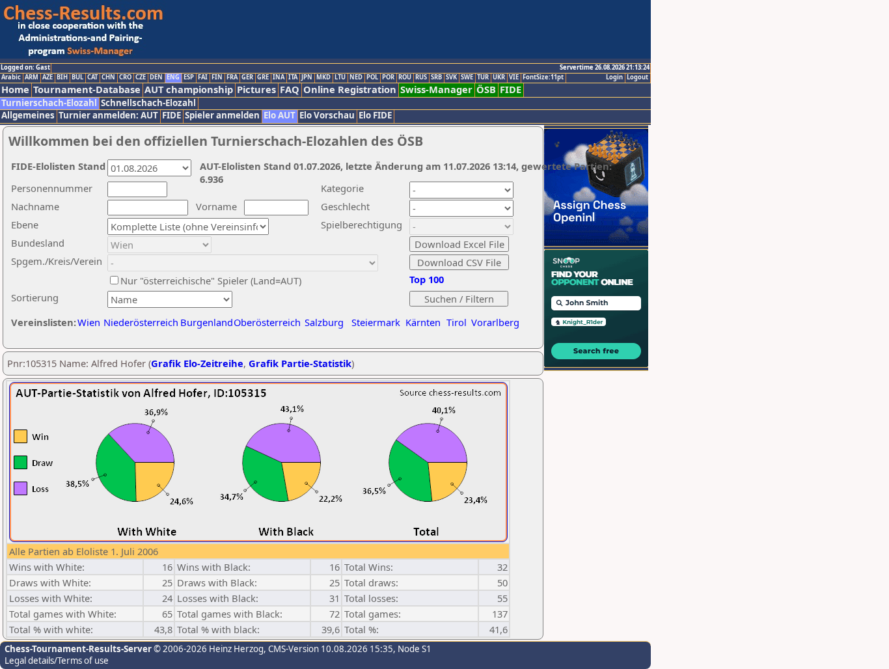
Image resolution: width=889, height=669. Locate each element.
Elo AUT (279, 115)
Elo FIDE (375, 115)
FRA (232, 77)
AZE (47, 77)
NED (355, 77)
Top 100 (426, 279)
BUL (77, 77)
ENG (173, 77)
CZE (140, 77)
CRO (125, 77)
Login (614, 77)
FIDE (510, 89)
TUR (483, 77)
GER (247, 77)
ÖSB (486, 89)
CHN (108, 77)
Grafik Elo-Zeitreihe (197, 363)
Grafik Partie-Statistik (300, 363)
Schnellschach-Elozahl (148, 103)
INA (278, 77)
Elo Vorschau (327, 115)
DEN (156, 77)
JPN (306, 77)
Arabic (11, 77)
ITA (292, 77)
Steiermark (375, 322)
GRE (263, 77)
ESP (189, 77)
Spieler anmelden (222, 115)
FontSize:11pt (543, 77)
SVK (451, 77)
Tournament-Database (87, 89)
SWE (467, 77)
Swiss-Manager (436, 89)
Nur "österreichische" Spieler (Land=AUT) (210, 280)
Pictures (256, 89)
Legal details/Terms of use (57, 660)
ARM (31, 77)
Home (15, 89)
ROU (404, 77)
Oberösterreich (267, 322)
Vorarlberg (495, 322)
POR (388, 77)
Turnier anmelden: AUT (108, 115)
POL (372, 77)
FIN (217, 77)
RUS (421, 77)
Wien (88, 322)
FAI (203, 77)
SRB (436, 77)
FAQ (289, 89)
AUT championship (188, 89)
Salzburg (324, 322)
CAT (92, 77)
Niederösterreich (138, 322)
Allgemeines (28, 115)
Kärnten (423, 322)
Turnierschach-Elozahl (49, 103)
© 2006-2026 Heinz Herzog (208, 649)
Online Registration (349, 89)
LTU (340, 77)
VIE (514, 77)
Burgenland (206, 322)
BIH (62, 77)
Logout (637, 77)
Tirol (456, 322)
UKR (499, 77)
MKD (323, 77)
